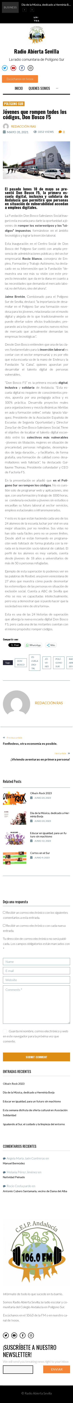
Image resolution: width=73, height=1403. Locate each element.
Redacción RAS (23, 126)
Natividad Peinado (14, 1177)
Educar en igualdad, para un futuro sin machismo (48, 834)
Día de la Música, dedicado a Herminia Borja (50, 814)
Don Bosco (21, 662)
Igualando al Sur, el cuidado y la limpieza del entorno (34, 1124)
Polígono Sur (13, 103)
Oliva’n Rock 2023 (41, 793)
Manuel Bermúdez (14, 1163)
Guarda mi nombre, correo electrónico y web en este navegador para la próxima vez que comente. (35, 1036)
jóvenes (47, 662)
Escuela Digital (34, 663)
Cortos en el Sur (40, 853)
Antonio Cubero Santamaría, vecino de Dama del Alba (35, 1191)
